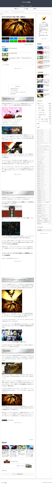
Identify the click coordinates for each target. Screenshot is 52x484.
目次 (16, 86)
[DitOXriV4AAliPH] (17, 130)
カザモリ (44, 22)
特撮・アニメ (5, 420)
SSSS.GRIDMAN (10, 420)
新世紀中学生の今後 (14, 88)
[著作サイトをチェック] (42, 38)
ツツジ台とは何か (14, 90)
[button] (30, 41)
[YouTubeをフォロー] (45, 38)
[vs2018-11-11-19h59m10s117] (12, 368)
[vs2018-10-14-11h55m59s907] (12, 335)
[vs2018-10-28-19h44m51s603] (12, 112)
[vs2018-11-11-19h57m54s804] (12, 211)
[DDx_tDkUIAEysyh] (7, 130)
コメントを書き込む (18, 474)
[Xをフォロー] (44, 38)
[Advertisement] (18, 76)
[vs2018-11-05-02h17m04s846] (12, 295)
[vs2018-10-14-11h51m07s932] (12, 147)
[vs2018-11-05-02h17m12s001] (12, 306)
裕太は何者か (13, 93)
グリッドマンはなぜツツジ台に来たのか (18, 92)
